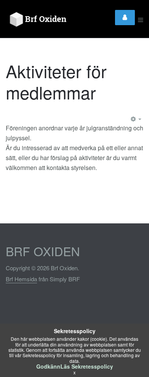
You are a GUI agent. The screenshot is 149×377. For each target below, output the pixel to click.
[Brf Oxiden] (47, 20)
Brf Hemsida (21, 279)
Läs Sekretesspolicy (86, 366)
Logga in (125, 17)
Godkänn (48, 366)
